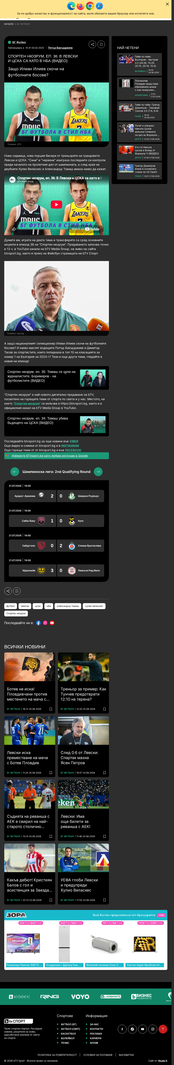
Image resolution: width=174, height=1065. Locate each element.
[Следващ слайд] (98, 471)
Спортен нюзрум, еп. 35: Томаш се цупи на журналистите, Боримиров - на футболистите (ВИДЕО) (41, 376)
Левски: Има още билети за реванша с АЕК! (75, 821)
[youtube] (142, 1029)
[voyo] (63, 996)
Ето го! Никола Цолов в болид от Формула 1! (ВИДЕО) (147, 150)
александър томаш (68, 606)
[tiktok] (132, 1029)
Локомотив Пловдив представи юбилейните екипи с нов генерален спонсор (146, 85)
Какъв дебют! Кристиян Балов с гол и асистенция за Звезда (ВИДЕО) (29, 885)
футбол (10, 606)
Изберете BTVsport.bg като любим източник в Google (50, 455)
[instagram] (152, 1029)
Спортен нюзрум (15, 613)
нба (49, 606)
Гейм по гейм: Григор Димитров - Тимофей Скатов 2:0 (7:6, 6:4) (147, 107)
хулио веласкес (94, 606)
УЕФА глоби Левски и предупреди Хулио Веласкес (79, 885)
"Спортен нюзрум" (26, 403)
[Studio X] (162, 1060)
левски (25, 606)
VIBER (73, 441)
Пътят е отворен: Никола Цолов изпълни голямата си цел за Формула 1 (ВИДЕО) (147, 130)
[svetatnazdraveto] (155, 996)
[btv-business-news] (124, 996)
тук (161, 915)
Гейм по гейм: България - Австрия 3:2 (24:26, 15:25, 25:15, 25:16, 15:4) (146, 61)
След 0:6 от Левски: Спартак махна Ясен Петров (79, 757)
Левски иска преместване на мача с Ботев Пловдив (27, 757)
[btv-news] (93, 996)
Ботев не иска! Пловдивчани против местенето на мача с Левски (27, 694)
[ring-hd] (32, 996)
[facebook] (122, 1029)
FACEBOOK (73, 450)
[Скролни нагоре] (163, 1029)
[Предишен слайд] (14, 471)
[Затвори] (167, 4)
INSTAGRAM (70, 445)
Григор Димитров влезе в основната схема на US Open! (146, 168)
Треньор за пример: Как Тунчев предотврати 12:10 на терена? (83, 694)
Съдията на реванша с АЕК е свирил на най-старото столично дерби (28, 821)
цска (37, 606)
